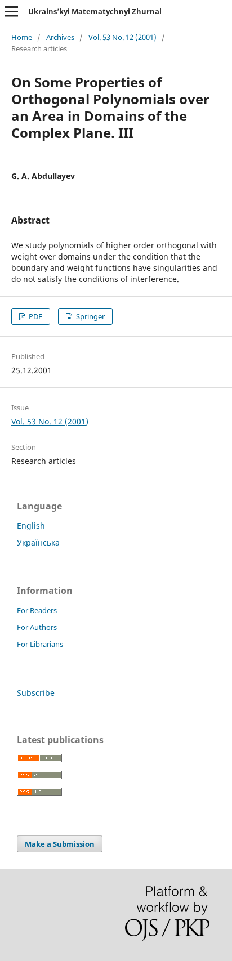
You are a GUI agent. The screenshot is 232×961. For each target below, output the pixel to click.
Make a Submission (60, 844)
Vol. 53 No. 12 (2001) (122, 37)
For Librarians (40, 644)
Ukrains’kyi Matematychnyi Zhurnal (95, 11)
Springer (89, 316)
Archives (60, 37)
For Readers (37, 610)
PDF (34, 316)
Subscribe (36, 692)
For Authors (37, 627)
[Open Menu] (11, 11)
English (31, 525)
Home (21, 37)
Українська (38, 542)
